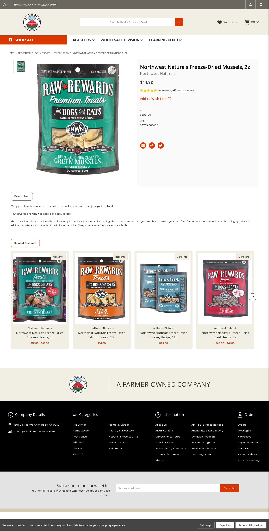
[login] (250, 4)
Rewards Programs (203, 442)
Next (252, 297)
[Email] (143, 145)
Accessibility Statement (170, 448)
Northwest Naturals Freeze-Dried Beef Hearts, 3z (225, 335)
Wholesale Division (120, 40)
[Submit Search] (179, 22)
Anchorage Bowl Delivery (207, 430)
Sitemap (160, 460)
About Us (82, 40)
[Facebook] (10, 440)
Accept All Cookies (251, 525)
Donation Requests (203, 436)
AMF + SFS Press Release (207, 424)
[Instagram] (17, 440)
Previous (13, 297)
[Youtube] (24, 440)
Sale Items (116, 448)
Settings (205, 525)
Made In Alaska (118, 442)
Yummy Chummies (167, 454)
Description (21, 196)
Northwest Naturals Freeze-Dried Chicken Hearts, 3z (40, 335)
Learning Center (165, 40)
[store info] (260, 4)
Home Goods (81, 430)
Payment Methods (249, 442)
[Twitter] (161, 145)
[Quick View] (62, 256)
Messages (244, 430)
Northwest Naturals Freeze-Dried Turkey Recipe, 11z (163, 335)
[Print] (152, 145)
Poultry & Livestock (121, 430)
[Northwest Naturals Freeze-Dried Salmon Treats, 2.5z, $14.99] (101, 288)
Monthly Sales (164, 442)
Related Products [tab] (25, 243)
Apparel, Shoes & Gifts (123, 436)
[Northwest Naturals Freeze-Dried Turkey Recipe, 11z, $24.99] (163, 288)
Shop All (78, 454)
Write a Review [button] (186, 90)
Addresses (244, 436)
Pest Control (80, 436)
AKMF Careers (164, 430)
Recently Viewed (248, 454)
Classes (78, 448)
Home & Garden (119, 424)
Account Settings (249, 460)
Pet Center (79, 424)
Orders (242, 424)
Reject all (225, 525)
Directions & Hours (167, 436)
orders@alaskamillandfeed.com (34, 431)
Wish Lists (230, 22)
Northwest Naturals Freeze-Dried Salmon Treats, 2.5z (102, 335)
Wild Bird (79, 442)
